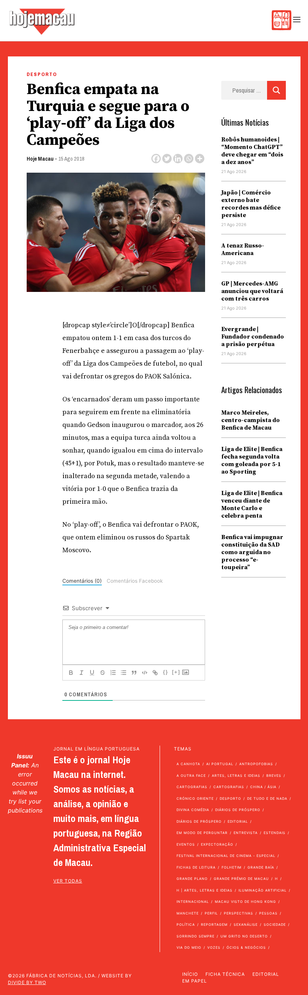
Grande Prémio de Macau (241, 879)
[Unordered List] (123, 672)
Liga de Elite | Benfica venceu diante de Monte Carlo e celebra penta (251, 504)
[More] (199, 158)
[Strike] (102, 672)
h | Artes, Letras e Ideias (205, 890)
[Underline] (92, 672)
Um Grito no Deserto (244, 936)
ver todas (67, 881)
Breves (273, 775)
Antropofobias (256, 764)
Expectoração (217, 844)
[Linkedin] (178, 158)
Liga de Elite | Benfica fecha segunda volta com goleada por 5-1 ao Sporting (251, 460)
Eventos (186, 844)
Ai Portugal (219, 764)
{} (165, 672)
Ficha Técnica (225, 974)
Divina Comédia (193, 810)
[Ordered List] (113, 672)
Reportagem (214, 924)
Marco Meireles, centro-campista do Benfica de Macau (250, 420)
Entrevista (246, 833)
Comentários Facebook (135, 581)
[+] (176, 672)
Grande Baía (261, 867)
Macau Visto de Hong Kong (245, 901)
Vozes (213, 947)
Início (190, 974)
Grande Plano (192, 879)
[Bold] (71, 672)
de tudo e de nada (267, 798)
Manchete (188, 913)
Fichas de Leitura (196, 867)
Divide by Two (27, 982)
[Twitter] (167, 158)
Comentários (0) (82, 581)
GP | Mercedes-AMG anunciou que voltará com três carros (252, 291)
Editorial (238, 821)
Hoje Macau (40, 159)
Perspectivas (238, 913)
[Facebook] (156, 158)
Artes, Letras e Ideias (236, 775)
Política (186, 924)
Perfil (211, 913)
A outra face (191, 775)
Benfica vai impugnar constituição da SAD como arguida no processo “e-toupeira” (252, 552)
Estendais (274, 833)
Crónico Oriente (195, 798)
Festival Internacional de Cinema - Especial (226, 856)
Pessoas (268, 913)
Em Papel (194, 981)
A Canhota (188, 764)
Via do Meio (189, 947)
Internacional (193, 901)
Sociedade (275, 924)
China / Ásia (263, 787)
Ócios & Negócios (246, 947)
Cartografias (192, 787)
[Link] (155, 672)
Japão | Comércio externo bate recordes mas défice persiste (251, 204)
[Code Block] (144, 672)
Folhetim (232, 867)
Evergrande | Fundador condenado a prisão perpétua (252, 336)
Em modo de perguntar (202, 833)
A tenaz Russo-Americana (242, 249)
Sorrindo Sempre (195, 936)
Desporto (42, 74)
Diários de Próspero (237, 810)
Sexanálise (246, 924)
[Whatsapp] (188, 158)
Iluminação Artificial (263, 890)
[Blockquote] (134, 672)
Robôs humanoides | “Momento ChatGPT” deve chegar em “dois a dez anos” (252, 151)
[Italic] (81, 672)
